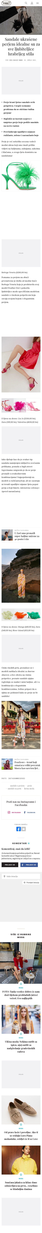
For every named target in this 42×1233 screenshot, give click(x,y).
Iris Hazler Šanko (16, 60)
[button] (37, 3)
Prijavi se (10, 865)
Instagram (16, 812)
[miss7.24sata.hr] (6, 3)
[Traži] (26, 3)
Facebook (31, 812)
